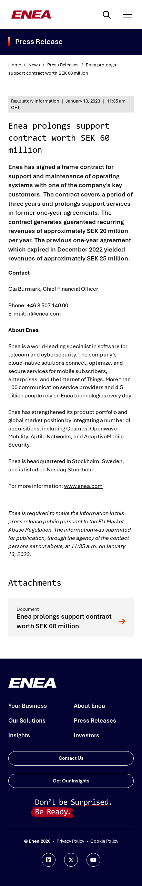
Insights (19, 735)
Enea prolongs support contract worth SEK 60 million (64, 621)
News (34, 65)
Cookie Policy (104, 841)
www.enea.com (83, 486)
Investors (86, 735)
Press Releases (63, 65)
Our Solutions (26, 720)
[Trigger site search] (108, 14)
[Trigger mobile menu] (127, 14)
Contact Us (71, 758)
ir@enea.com (44, 313)
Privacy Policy (70, 841)
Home (14, 65)
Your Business (27, 705)
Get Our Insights (71, 781)
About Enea (89, 705)
